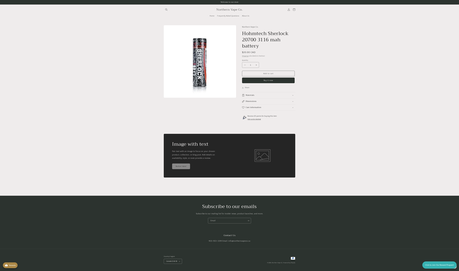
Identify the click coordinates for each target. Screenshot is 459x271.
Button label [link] (181, 166)
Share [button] (247, 88)
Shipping (245, 56)
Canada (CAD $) (171, 261)
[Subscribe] (248, 220)
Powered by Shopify (289, 262)
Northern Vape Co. (277, 262)
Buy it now (268, 80)
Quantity (245, 60)
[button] (166, 9)
